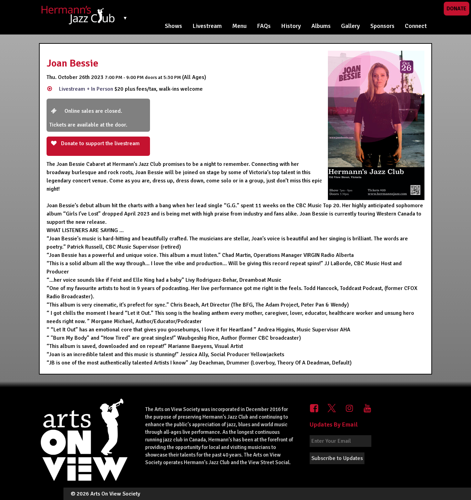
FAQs (264, 26)
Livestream (207, 26)
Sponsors (382, 26)
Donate (457, 8)
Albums (321, 26)
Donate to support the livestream (100, 143)
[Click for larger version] (376, 125)
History (291, 26)
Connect (416, 26)
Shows (173, 26)
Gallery (350, 26)
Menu (239, 26)
